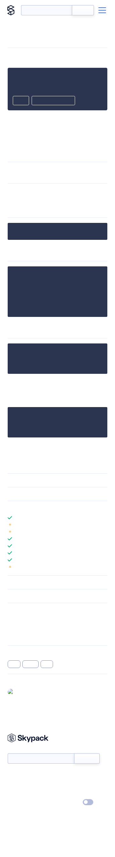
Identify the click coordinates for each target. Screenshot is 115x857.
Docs (13, 775)
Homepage (19, 628)
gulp (46, 664)
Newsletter (18, 749)
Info (103, 524)
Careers (15, 793)
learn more (53, 508)
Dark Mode (69, 802)
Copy (21, 101)
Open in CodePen (53, 101)
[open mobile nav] (102, 10)
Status (65, 775)
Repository (18, 636)
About (14, 784)
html (14, 664)
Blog (63, 784)
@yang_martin (31, 692)
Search (83, 10)
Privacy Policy (21, 803)
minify (31, 664)
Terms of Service (75, 793)
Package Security (24, 619)
